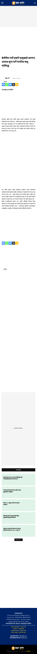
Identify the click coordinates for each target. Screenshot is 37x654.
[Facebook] (3, 84)
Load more (18, 539)
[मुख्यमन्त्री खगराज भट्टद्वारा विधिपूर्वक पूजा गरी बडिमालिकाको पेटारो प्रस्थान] (29, 479)
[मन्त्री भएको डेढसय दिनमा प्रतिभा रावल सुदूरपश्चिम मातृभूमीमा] (29, 492)
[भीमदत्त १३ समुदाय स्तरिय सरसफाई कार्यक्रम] (29, 505)
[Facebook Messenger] (10, 84)
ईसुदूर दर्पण (7, 78)
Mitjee (28, 651)
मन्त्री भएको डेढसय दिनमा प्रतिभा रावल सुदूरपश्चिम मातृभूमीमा (12, 490)
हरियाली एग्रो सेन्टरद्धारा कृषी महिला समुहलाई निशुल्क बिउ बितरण (11, 516)
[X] (13, 84)
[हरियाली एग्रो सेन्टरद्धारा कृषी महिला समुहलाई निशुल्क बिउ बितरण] (29, 518)
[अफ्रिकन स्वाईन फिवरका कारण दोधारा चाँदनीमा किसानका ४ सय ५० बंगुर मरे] (29, 531)
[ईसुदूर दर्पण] (3, 78)
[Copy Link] (16, 84)
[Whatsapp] (6, 84)
